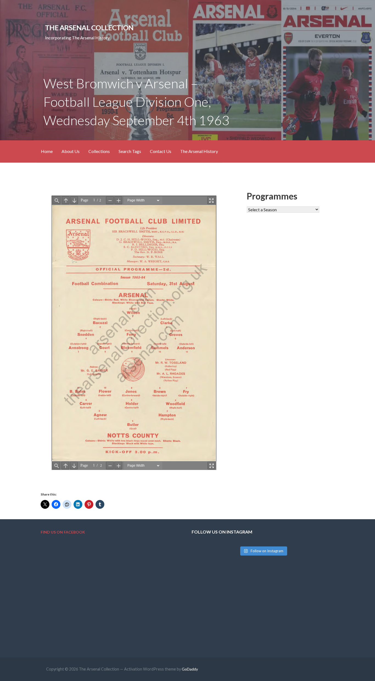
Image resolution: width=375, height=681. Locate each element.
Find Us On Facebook (63, 532)
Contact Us (160, 151)
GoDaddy (190, 669)
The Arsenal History (199, 151)
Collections (99, 151)
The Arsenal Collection (89, 27)
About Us (70, 151)
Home (47, 151)
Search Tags (130, 151)
